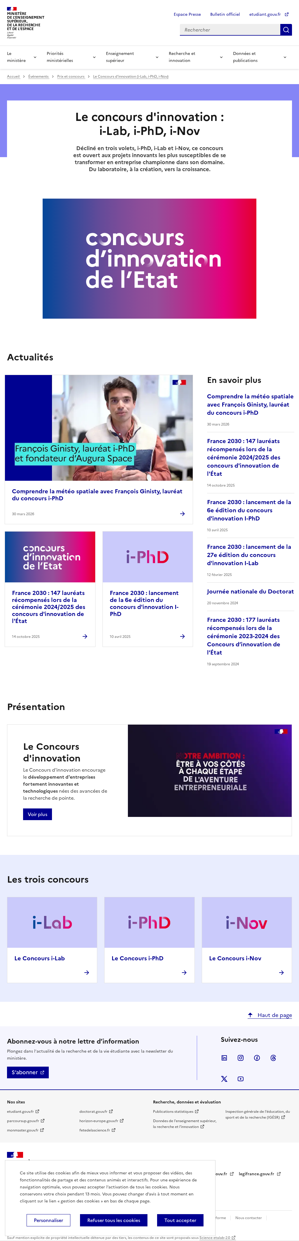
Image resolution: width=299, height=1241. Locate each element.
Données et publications (245, 57)
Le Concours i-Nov (235, 958)
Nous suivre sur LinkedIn (224, 1058)
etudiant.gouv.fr (265, 14)
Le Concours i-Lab (39, 958)
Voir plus (37, 814)
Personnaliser (48, 1220)
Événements (38, 76)
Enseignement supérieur (120, 57)
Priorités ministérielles (60, 57)
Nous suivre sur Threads (273, 1058)
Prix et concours (71, 76)
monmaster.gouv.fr (23, 1130)
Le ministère (16, 57)
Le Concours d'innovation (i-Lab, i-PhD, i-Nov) (130, 76)
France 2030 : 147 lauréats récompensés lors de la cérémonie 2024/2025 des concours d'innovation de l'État (48, 607)
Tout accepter (180, 1220)
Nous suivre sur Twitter (224, 1079)
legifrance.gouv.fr (257, 1174)
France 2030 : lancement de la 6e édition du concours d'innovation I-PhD (144, 603)
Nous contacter (249, 1218)
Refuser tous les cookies (113, 1220)
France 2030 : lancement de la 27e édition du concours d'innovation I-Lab (249, 554)
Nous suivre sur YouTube (240, 1079)
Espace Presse (187, 14)
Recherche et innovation (182, 57)
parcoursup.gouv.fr (23, 1121)
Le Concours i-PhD (138, 958)
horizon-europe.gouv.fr (98, 1121)
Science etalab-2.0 (214, 1237)
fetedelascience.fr (94, 1130)
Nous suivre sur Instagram (240, 1058)
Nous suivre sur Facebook (257, 1058)
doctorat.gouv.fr (93, 1111)
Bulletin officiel (225, 14)
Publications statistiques (173, 1111)
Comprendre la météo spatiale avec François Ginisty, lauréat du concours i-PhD (97, 495)
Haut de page (274, 1015)
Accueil (13, 76)
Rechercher (286, 30)
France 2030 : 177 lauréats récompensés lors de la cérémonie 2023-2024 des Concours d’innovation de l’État (243, 636)
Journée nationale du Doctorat (250, 591)
